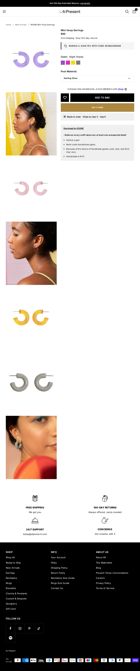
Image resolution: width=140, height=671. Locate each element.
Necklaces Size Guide (63, 578)
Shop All (10, 557)
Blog (98, 567)
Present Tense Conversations (112, 572)
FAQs (54, 562)
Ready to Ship (13, 562)
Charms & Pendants (16, 593)
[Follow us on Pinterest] (29, 628)
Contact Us (57, 588)
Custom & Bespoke (16, 598)
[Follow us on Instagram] (20, 628)
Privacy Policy (103, 583)
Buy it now (97, 107)
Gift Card (11, 608)
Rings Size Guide (60, 583)
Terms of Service (105, 588)
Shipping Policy (59, 567)
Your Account (58, 557)
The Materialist (104, 562)
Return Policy (58, 572)
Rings (9, 583)
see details (85, 3)
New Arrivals (20, 24)
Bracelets (11, 588)
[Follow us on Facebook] (10, 628)
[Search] (127, 12)
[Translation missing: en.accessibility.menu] (6, 12)
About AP (101, 557)
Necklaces (11, 578)
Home (8, 24)
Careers (100, 578)
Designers (11, 603)
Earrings (10, 572)
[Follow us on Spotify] (10, 637)
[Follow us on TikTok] (38, 628)
